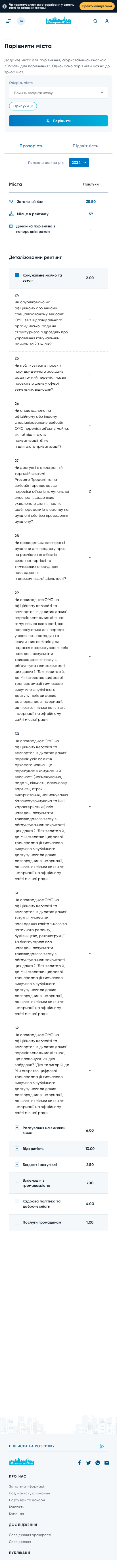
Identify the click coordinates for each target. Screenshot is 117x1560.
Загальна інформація (27, 1486)
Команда (16, 1514)
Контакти (16, 1507)
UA (21, 21)
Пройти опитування (97, 6)
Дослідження (20, 1542)
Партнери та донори (27, 1500)
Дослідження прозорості (30, 1535)
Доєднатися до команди (29, 1493)
